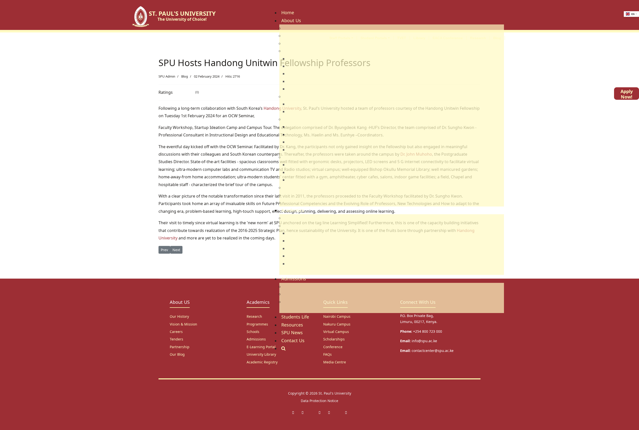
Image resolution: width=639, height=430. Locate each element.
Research (478, 38)
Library (419, 38)
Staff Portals (340, 38)
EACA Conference (448, 38)
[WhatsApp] (329, 412)
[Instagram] (319, 412)
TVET (401, 38)
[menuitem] (287, 12)
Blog (497, 38)
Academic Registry (262, 362)
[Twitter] (303, 412)
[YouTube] (346, 412)
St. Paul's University (335, 393)
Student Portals (374, 38)
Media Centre (334, 362)
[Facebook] (293, 412)
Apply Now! (627, 94)
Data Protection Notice (319, 400)
